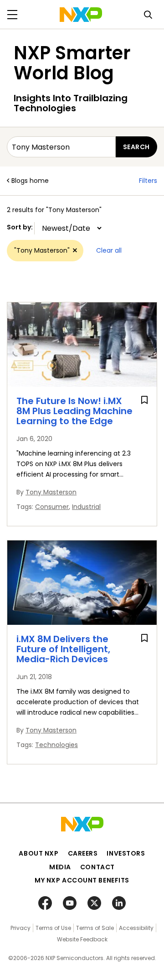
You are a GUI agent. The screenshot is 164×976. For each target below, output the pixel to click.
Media (60, 867)
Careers (83, 853)
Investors (126, 853)
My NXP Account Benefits (82, 880)
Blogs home (30, 180)
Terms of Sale (95, 928)
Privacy (20, 928)
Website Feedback (82, 939)
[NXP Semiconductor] (81, 14)
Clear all (109, 250)
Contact (97, 867)
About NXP (38, 853)
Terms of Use (53, 928)
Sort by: (20, 227)
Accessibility (136, 928)
